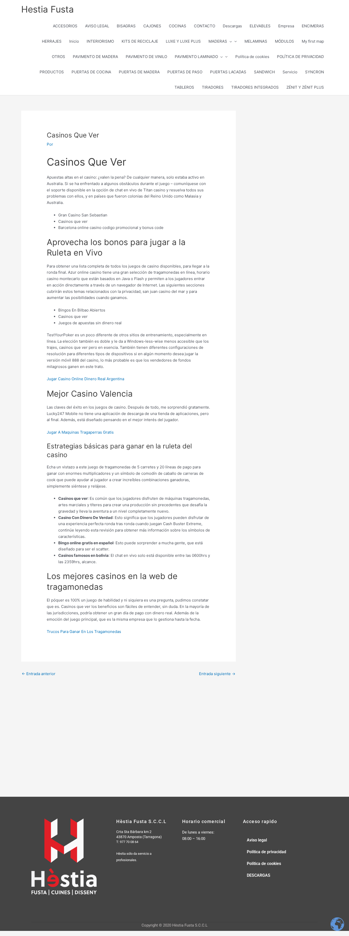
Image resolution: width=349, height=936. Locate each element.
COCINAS (177, 26)
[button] (229, 41)
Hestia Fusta (47, 9)
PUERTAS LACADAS (228, 72)
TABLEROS (184, 87)
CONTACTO (204, 26)
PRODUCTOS (52, 72)
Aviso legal (257, 840)
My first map (313, 41)
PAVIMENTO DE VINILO (146, 56)
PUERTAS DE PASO (184, 72)
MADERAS (217, 41)
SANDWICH (264, 72)
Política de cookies (252, 56)
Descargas (232, 26)
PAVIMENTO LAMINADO (196, 56)
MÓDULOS (284, 41)
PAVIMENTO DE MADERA (95, 56)
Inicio (74, 41)
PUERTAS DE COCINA (91, 72)
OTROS (58, 56)
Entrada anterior (38, 673)
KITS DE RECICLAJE (140, 41)
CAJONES (152, 26)
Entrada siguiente (217, 673)
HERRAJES (52, 41)
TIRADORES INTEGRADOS (255, 87)
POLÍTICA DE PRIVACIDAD (300, 56)
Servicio (290, 72)
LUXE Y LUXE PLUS (183, 41)
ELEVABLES (260, 26)
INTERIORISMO (100, 41)
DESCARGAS (258, 875)
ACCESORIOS (65, 26)
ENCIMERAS (313, 26)
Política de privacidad (266, 851)
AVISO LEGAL (97, 26)
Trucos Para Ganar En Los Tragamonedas (84, 631)
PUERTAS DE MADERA (139, 72)
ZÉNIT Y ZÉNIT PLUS (305, 87)
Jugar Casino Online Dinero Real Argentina (85, 378)
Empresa (286, 26)
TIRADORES (213, 87)
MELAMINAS (256, 41)
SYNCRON (314, 72)
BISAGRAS (126, 26)
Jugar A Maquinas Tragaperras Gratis (80, 432)
